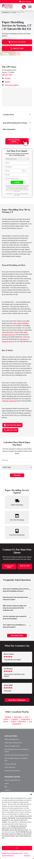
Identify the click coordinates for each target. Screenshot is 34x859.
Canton (5, 719)
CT (11, 12)
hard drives (23, 339)
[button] (31, 794)
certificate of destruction (10, 401)
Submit (17, 182)
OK (17, 848)
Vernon (14, 12)
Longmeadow (25, 719)
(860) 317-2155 (7, 74)
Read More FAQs (17, 635)
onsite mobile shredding (20, 323)
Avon (26, 717)
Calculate (17, 475)
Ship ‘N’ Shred (14, 332)
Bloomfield (22, 721)
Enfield (13, 721)
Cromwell (14, 719)
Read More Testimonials (17, 700)
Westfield (8, 717)
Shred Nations (5, 12)
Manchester (18, 717)
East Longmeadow (22, 723)
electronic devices (8, 341)
